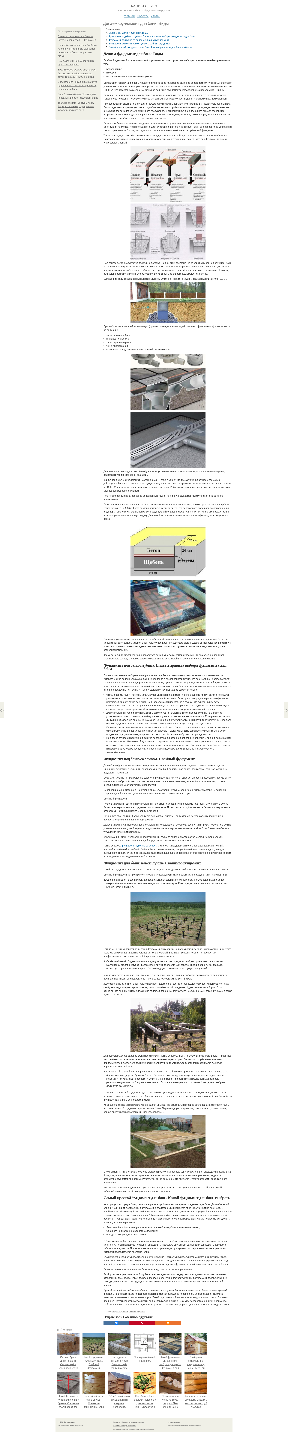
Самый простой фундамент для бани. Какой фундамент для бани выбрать (150, 47)
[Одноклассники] (168, 1323)
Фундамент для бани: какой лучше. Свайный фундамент (140, 43)
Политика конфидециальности (124, 1426)
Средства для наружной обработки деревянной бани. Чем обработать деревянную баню (77, 85)
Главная (129, 16)
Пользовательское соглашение (133, 1422)
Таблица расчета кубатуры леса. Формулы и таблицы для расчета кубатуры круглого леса (76, 106)
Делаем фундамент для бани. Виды (128, 32)
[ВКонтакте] (116, 1323)
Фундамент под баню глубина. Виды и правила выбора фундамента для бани (152, 36)
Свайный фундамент (137, 1311)
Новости (142, 16)
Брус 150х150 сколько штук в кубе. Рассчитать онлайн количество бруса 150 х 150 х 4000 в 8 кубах (77, 73)
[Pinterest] (142, 1323)
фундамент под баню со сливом (139, 845)
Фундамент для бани (120, 1311)
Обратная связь (174, 1422)
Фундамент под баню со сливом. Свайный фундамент (139, 40)
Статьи (155, 16)
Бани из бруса (144, 5)
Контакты (116, 1422)
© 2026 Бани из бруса (66, 1422)
